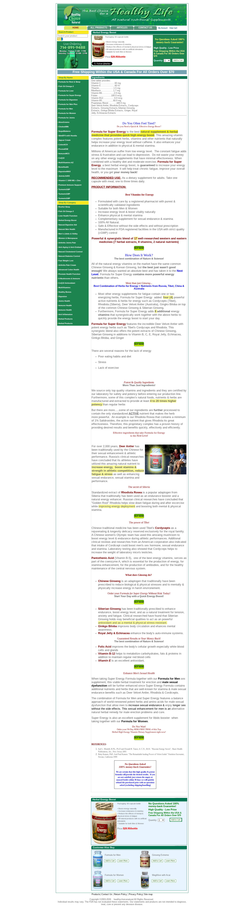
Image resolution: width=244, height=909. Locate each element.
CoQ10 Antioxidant (66, 283)
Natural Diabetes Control (69, 256)
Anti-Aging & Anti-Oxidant (70, 247)
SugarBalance (64, 131)
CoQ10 (61, 158)
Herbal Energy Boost (67, 220)
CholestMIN (63, 127)
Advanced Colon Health (68, 270)
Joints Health (64, 301)
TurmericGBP (64, 189)
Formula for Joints (66, 118)
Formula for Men (65, 109)
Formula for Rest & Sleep (69, 82)
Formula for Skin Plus (67, 104)
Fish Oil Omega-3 (66, 86)
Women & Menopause (68, 238)
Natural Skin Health (66, 229)
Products (96, 894)
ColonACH (63, 145)
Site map (148, 894)
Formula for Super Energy (69, 95)
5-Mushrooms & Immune (69, 279)
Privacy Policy (136, 894)
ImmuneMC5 (63, 154)
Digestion (62, 296)
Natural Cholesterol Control (70, 252)
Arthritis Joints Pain (67, 243)
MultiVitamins (64, 288)
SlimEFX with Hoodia (67, 136)
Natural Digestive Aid (67, 225)
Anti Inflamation (65, 314)
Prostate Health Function (69, 274)
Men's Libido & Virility (68, 234)
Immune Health (65, 305)
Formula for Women (67, 113)
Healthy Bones (64, 292)
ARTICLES (122, 27)
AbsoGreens (63, 122)
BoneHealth (63, 167)
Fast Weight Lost (65, 261)
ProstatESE (63, 149)
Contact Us (107, 894)
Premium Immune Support (69, 185)
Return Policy (121, 894)
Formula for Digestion (68, 100)
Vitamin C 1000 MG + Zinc (69, 180)
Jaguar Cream (64, 140)
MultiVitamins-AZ (66, 163)
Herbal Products (65, 319)
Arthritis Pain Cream (67, 265)
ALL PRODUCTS (98, 27)
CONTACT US (145, 27)
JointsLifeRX (64, 176)
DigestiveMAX (64, 171)
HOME (75, 27)
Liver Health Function (67, 216)
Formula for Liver (66, 91)
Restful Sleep (64, 207)
